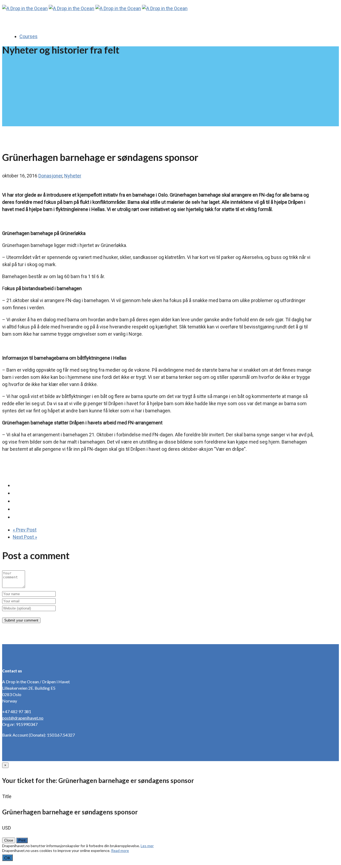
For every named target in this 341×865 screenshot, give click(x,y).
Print (22, 840)
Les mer (147, 845)
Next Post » (25, 537)
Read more (120, 850)
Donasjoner (50, 175)
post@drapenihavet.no (22, 717)
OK (7, 857)
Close (8, 840)
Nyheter (72, 175)
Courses (28, 36)
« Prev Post (24, 530)
